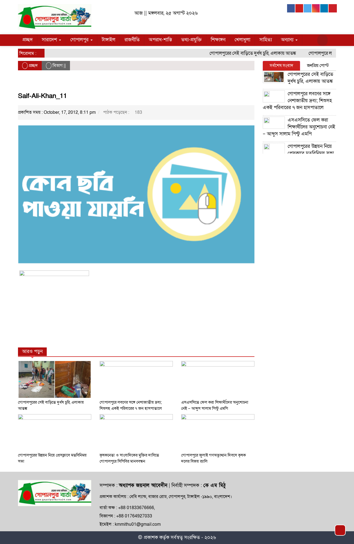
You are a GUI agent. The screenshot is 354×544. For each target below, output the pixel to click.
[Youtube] (299, 8)
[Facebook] (291, 8)
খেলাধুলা (242, 40)
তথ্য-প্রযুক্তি (191, 40)
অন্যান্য (288, 40)
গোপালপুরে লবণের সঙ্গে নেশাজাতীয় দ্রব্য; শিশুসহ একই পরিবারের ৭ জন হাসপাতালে (297, 101)
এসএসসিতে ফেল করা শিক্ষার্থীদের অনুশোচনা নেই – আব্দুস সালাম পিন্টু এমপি (299, 127)
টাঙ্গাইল (108, 40)
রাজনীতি (132, 40)
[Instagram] (316, 8)
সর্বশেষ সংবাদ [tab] (281, 66)
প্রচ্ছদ (27, 40)
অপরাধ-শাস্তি (160, 40)
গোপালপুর (80, 40)
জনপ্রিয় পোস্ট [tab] (318, 66)
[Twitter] (308, 8)
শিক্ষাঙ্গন (218, 40)
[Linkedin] (324, 8)
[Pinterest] (333, 8)
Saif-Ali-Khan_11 (42, 96)
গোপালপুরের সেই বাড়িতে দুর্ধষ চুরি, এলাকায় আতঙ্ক (246, 53)
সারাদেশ (50, 40)
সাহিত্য (265, 40)
